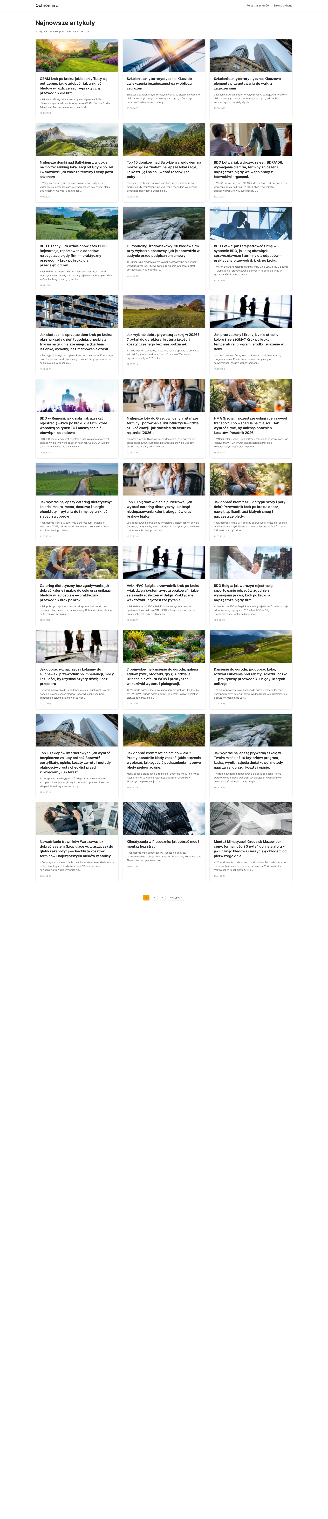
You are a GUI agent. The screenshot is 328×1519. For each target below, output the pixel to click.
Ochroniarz (47, 5)
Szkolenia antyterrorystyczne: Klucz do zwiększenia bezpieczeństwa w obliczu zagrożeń (159, 83)
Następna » (176, 897)
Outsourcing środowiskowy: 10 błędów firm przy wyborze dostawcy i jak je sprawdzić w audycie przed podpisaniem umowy (163, 251)
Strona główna (283, 5)
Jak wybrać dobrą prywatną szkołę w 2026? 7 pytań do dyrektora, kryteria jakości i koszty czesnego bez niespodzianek (163, 339)
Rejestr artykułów (258, 5)
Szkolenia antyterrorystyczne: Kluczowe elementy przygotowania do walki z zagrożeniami (247, 83)
